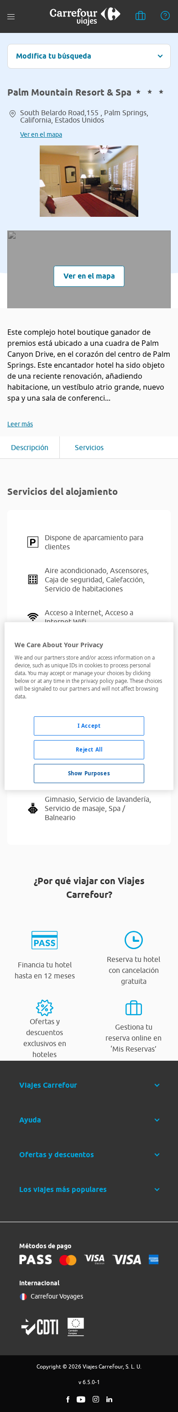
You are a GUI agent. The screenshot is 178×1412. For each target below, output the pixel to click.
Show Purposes (89, 773)
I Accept (89, 726)
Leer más (20, 424)
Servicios (89, 447)
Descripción (29, 447)
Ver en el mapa (41, 134)
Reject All (89, 749)
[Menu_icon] (11, 16)
